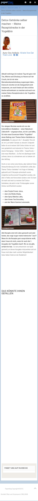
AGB (26, 494)
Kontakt (3, 494)
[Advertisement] (19, 379)
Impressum (17, 494)
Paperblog (8, 489)
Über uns (9, 494)
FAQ (22, 494)
